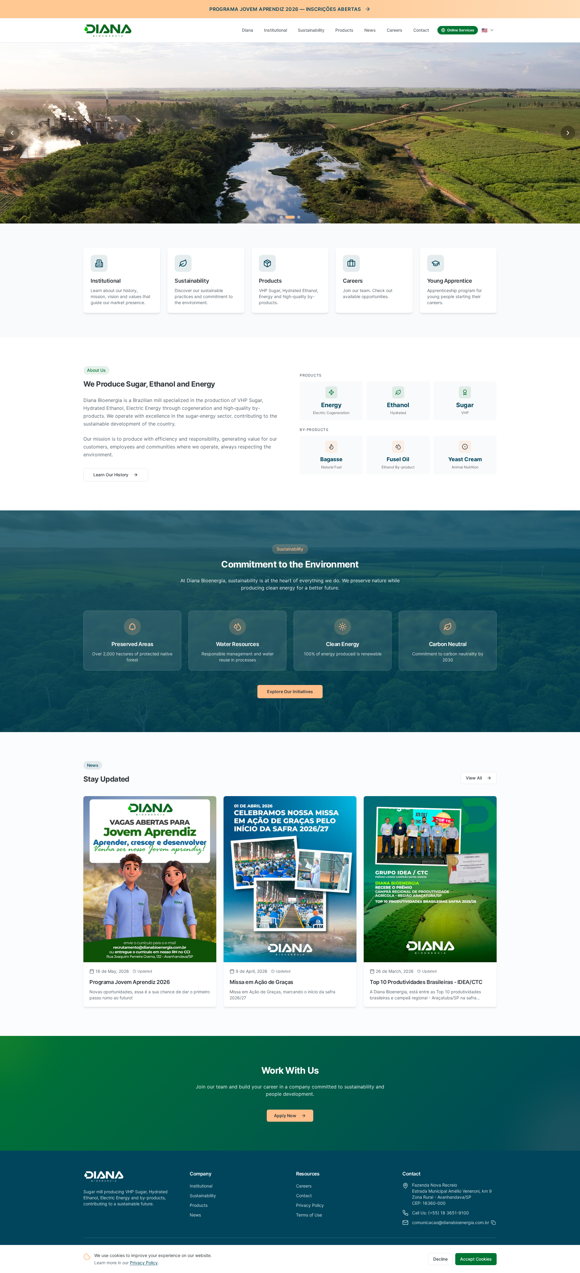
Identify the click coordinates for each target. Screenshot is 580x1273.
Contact (421, 30)
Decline (440, 1259)
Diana (247, 30)
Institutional (275, 30)
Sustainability (311, 30)
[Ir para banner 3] (295, 217)
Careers (394, 30)
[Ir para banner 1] (281, 217)
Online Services (460, 30)
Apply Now (285, 1115)
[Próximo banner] (568, 133)
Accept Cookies (476, 1259)
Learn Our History (110, 474)
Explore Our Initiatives (290, 691)
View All (474, 777)
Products (344, 30)
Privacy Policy (144, 1262)
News (370, 30)
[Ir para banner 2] (286, 217)
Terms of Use (309, 1214)
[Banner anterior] (12, 133)
